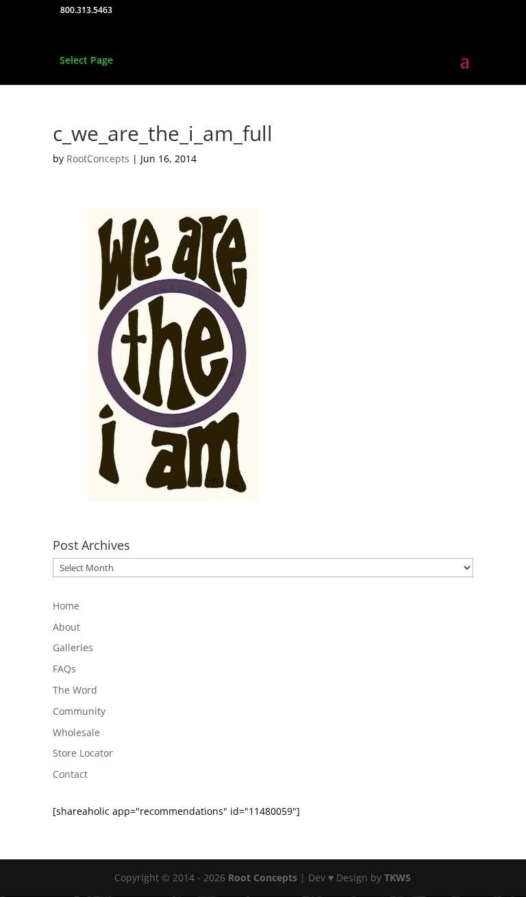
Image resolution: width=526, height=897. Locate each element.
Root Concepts (262, 877)
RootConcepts (97, 158)
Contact (70, 774)
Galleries (73, 647)
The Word (75, 689)
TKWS (397, 877)
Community (79, 711)
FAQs (64, 668)
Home (66, 605)
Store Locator (83, 752)
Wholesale (76, 732)
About (66, 626)
